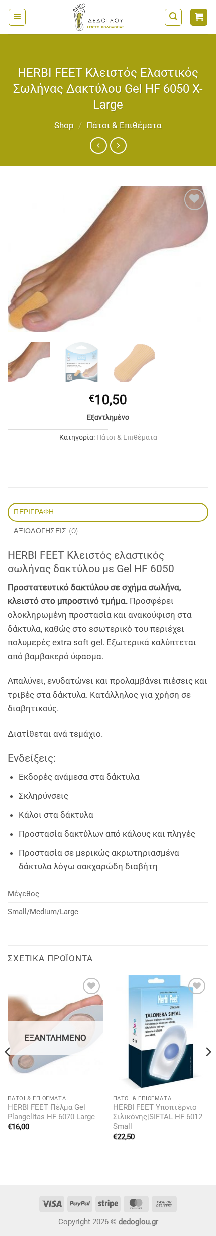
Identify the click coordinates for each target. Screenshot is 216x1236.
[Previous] (24, 259)
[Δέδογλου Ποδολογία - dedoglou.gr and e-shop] (98, 17)
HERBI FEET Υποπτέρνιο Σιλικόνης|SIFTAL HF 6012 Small (157, 1117)
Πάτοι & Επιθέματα (124, 125)
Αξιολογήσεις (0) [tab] (46, 531)
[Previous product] (118, 145)
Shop (64, 125)
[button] (17, 17)
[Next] (192, 259)
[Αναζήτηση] (173, 17)
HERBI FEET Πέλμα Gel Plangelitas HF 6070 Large (51, 1112)
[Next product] (98, 145)
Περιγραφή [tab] (34, 512)
